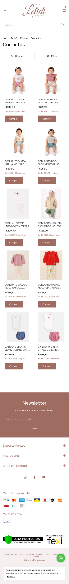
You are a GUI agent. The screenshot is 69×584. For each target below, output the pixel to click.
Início (5, 38)
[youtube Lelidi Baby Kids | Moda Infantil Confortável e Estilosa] (43, 477)
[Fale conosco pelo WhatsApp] (61, 558)
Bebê (14, 38)
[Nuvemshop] (35, 560)
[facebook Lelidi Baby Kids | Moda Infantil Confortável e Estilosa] (34, 477)
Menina (24, 38)
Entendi (11, 576)
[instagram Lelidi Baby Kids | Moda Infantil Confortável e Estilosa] (25, 477)
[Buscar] (61, 24)
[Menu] (6, 11)
